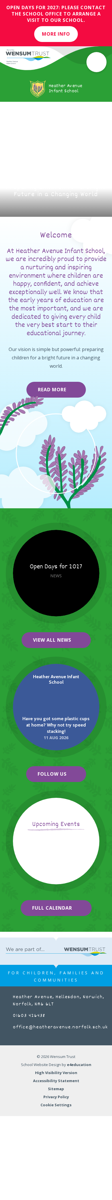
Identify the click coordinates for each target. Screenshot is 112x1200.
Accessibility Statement (56, 1080)
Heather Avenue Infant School (56, 679)
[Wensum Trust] (28, 57)
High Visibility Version (56, 1072)
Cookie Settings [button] (56, 1104)
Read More (52, 389)
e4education (79, 1064)
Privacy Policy (56, 1096)
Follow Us (52, 774)
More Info (56, 34)
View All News (52, 640)
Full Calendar (52, 908)
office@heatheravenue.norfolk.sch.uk (60, 1027)
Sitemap (56, 1088)
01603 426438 (29, 1015)
